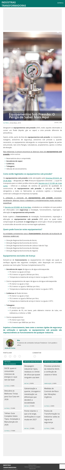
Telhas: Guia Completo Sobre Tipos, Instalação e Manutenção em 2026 (12, 419)
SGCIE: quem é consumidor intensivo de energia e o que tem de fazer (10, 374)
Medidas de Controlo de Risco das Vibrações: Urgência (51, 392)
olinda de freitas (10, 348)
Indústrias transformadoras (14, 4)
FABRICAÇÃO (47, 383)
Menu (61, 3)
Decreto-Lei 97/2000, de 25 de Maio (18, 207)
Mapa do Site (32, 468)
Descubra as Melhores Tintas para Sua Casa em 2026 (11, 394)
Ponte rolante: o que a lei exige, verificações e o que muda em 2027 (32, 415)
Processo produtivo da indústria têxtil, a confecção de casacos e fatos (52, 370)
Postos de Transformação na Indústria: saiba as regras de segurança (52, 416)
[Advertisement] (32, 19)
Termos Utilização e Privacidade (32, 466)
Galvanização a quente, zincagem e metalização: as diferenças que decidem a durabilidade (32, 395)
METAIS (26, 383)
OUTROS (6, 123)
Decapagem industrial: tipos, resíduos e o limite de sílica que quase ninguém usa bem (32, 372)
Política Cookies (32, 465)
